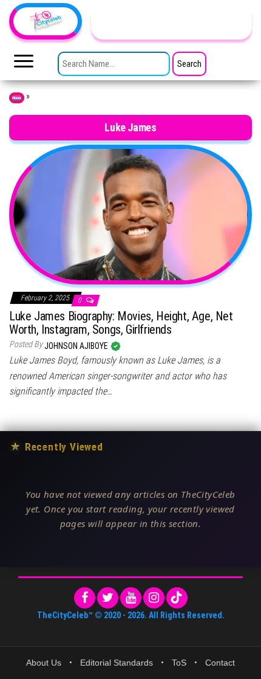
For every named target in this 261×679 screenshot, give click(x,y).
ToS (179, 662)
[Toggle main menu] (23, 64)
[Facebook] (84, 597)
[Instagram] (153, 597)
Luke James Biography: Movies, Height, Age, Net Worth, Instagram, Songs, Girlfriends (121, 323)
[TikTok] (177, 597)
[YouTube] (130, 597)
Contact (220, 662)
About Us (43, 662)
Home (16, 97)
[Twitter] (107, 597)
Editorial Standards (116, 662)
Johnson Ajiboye (77, 346)
